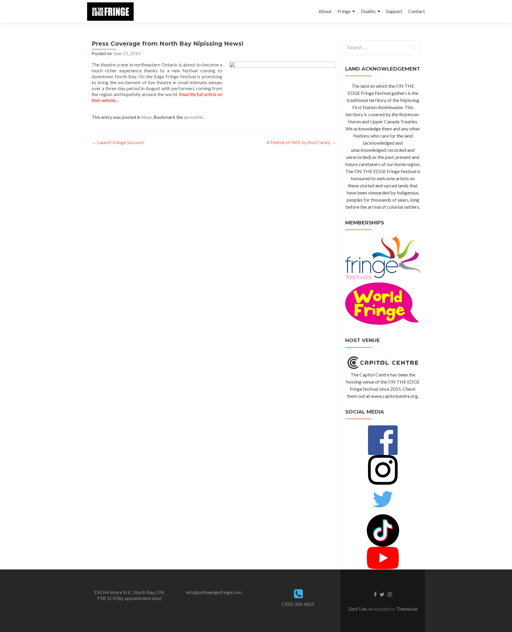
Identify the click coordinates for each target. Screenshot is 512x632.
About (325, 11)
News (146, 117)
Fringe (344, 11)
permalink (193, 117)
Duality (368, 11)
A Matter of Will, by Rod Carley (301, 142)
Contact (416, 11)
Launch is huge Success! (118, 142)
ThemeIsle (406, 609)
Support (394, 11)
